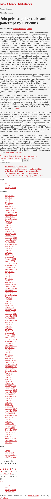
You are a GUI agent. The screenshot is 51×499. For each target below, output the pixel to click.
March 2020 (9, 358)
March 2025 (9, 232)
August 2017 (9, 417)
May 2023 (8, 278)
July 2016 (8, 434)
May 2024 (8, 253)
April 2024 (9, 255)
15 (13, 471)
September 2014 (11, 441)
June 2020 (8, 352)
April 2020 (9, 356)
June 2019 (8, 377)
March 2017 (9, 424)
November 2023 (11, 265)
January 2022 (10, 312)
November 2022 (11, 291)
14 (11, 471)
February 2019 (10, 386)
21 (11, 474)
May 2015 (8, 436)
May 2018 (8, 403)
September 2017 (11, 415)
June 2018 (8, 400)
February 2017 (10, 426)
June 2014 (8, 443)
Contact (8, 186)
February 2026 (10, 208)
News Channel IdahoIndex (16, 3)
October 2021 (10, 318)
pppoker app (18, 108)
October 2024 (10, 242)
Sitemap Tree (10, 492)
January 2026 (10, 210)
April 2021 (9, 331)
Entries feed (9, 453)
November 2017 (11, 411)
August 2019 (9, 373)
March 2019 (9, 384)
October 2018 (10, 394)
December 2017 (11, 409)
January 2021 (10, 337)
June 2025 (8, 225)
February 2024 (10, 259)
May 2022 (8, 303)
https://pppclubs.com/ (14, 152)
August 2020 (9, 348)
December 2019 (11, 365)
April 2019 (9, 381)
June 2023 (8, 276)
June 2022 (8, 301)
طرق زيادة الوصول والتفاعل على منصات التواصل (24, 175)
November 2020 (11, 341)
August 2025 (9, 221)
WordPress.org (10, 457)
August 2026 (9, 196)
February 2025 (10, 234)
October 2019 (10, 369)
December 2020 (11, 339)
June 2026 (8, 200)
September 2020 (11, 346)
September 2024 (11, 244)
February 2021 (10, 335)
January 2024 (10, 261)
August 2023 (9, 272)
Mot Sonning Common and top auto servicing (17, 158)
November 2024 (11, 240)
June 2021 (8, 327)
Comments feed (10, 455)
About (7, 183)
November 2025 (11, 215)
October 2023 (10, 267)
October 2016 (10, 428)
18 (4, 474)
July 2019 (8, 375)
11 (4, 471)
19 (6, 474)
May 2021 (8, 329)
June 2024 (8, 251)
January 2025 (10, 236)
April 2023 (9, 280)
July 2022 (8, 299)
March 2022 (9, 308)
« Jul (2, 481)
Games (29, 29)
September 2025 (11, 219)
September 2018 (11, 396)
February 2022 (10, 310)
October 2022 (10, 293)
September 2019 (11, 371)
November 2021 (11, 316)
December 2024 (11, 238)
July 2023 (8, 274)
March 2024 (9, 257)
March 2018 (9, 407)
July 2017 (8, 420)
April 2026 (9, 204)
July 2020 (8, 350)
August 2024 (9, 246)
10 (1, 471)
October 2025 (10, 217)
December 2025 (11, 213)
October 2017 (10, 413)
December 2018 (11, 390)
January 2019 (10, 388)
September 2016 (11, 430)
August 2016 (9, 432)
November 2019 (11, 367)
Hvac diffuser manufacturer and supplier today (22, 173)
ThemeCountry (33, 496)
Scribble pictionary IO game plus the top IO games (19, 156)
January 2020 (10, 362)
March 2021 (9, 333)
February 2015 (10, 439)
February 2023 (10, 284)
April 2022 (9, 305)
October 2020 (10, 343)
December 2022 (11, 289)
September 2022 (11, 295)
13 (8, 471)
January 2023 (10, 286)
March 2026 (9, 206)
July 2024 (8, 248)
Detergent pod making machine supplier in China (23, 169)
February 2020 (10, 360)
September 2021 (11, 320)
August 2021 (9, 322)
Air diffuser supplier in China (16, 167)
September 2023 (11, 270)
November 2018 (11, 392)
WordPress (4, 498)
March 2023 (9, 282)
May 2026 (8, 202)
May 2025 (8, 227)
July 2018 (8, 398)
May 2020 (8, 354)
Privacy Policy (10, 188)
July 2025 (8, 223)
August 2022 (9, 297)
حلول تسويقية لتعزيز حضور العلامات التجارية (22, 171)
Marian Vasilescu (19, 29)
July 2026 (8, 198)
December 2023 (11, 263)
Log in (7, 451)
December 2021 (11, 314)
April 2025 (9, 229)
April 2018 (9, 405)
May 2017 (8, 422)
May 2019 (8, 379)
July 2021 (8, 324)
